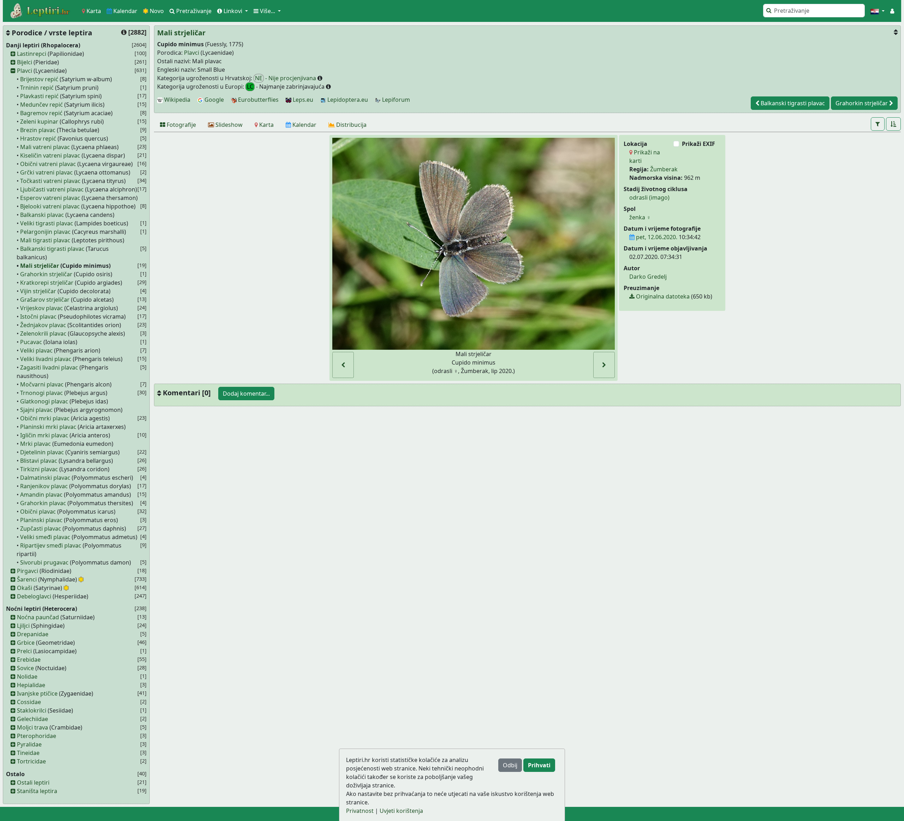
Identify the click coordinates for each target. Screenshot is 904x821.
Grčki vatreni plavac (46, 172)
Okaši (24, 588)
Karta (93, 11)
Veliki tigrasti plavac (46, 223)
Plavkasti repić (39, 96)
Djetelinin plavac (42, 452)
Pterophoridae (36, 736)
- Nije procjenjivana (286, 78)
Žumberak (664, 169)
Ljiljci (23, 626)
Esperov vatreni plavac (50, 198)
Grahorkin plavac (43, 503)
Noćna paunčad (38, 617)
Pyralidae (29, 744)
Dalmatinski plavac (45, 478)
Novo (156, 11)
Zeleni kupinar (39, 121)
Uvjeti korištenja (401, 811)
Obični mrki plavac (45, 418)
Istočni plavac (38, 316)
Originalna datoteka (662, 296)
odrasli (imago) (649, 197)
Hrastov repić (38, 138)
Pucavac (31, 342)
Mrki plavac (35, 444)
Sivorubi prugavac (44, 562)
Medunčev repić (41, 104)
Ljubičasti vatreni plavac (52, 189)
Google (213, 100)
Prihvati (539, 765)
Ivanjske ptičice (37, 693)
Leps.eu (302, 100)
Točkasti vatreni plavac (50, 181)
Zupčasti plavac (40, 528)
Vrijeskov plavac (41, 308)
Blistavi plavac (38, 461)
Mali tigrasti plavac (45, 240)
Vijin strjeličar (38, 291)
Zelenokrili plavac (43, 333)
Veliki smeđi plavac (45, 537)
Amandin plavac (41, 494)
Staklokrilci (31, 710)
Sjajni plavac (36, 410)
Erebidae (29, 659)
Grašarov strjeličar (45, 299)
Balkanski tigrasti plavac (52, 249)
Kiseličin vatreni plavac (50, 155)
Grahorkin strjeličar (46, 274)
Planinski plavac (41, 520)
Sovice (25, 668)
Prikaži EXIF (698, 144)
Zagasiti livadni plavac (49, 367)
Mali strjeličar (39, 266)
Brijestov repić (39, 79)
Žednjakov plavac (43, 325)
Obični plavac (38, 511)
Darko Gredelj (648, 276)
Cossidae (29, 702)
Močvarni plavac (42, 384)
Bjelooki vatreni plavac (50, 206)
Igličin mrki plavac (44, 435)
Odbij (510, 765)
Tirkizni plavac (39, 469)
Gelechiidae (32, 719)
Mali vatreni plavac (45, 147)
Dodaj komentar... (246, 393)
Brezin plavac (37, 130)
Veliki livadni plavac (45, 359)
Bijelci (24, 62)
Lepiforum (395, 100)
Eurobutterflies (258, 100)
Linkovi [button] (233, 11)
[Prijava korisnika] (892, 11)
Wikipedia (176, 100)
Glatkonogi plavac (44, 401)
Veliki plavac (36, 350)
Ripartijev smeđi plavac (50, 545)
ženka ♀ (640, 217)
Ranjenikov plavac (44, 486)
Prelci (24, 651)
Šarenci (27, 579)
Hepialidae (31, 685)
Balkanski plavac (42, 215)
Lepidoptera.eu (347, 100)
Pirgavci (27, 571)
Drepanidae (32, 634)
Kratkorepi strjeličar (46, 283)
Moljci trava (32, 727)
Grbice (26, 642)
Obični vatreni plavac (48, 164)
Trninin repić (37, 87)
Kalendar (124, 11)
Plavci (24, 71)
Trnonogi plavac (41, 393)
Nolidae (27, 676)
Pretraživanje (193, 11)
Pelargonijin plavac (45, 232)
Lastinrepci (31, 54)
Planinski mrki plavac (48, 427)
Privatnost (360, 811)
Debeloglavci (34, 596)
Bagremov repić (41, 113)
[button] (877, 11)
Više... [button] (267, 11)
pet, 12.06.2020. (656, 237)
